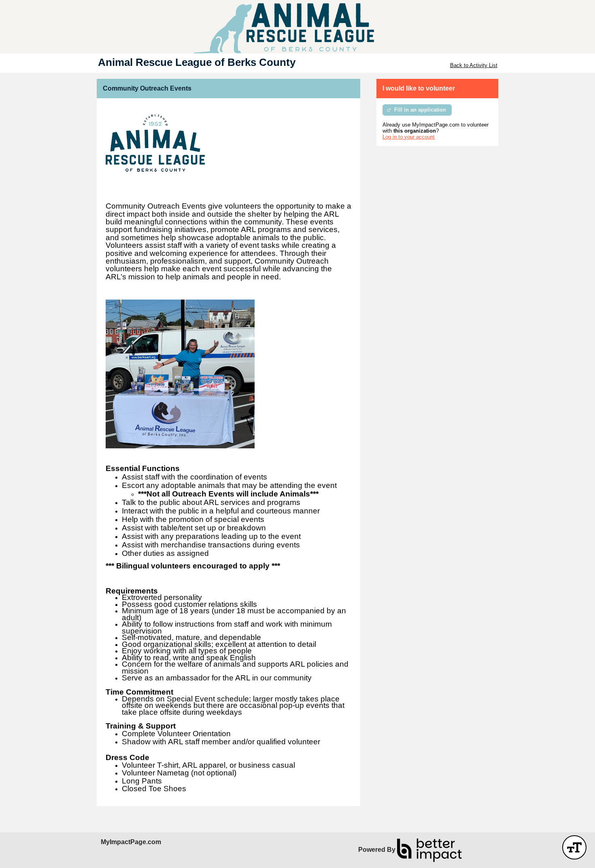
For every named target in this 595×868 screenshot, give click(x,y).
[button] (574, 847)
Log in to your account (408, 137)
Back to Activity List (473, 65)
